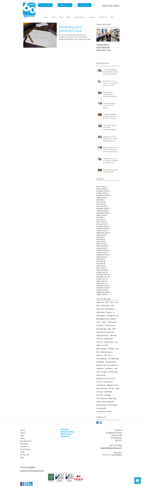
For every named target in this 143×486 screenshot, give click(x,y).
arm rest (111, 388)
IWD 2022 (113, 335)
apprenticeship (101, 388)
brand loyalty (112, 405)
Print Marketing (113, 359)
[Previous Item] (100, 35)
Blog (22, 457)
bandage (107, 395)
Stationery (100, 369)
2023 (116, 302)
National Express (107, 352)
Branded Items (26, 441)
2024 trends (105, 306)
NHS (97, 352)
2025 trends (100, 312)
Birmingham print (112, 316)
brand (98, 402)
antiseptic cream (112, 385)
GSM (114, 329)
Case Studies (25, 449)
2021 (107, 302)
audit (117, 388)
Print (109, 355)
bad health (108, 392)
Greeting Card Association (105, 332)
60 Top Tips (24, 455)
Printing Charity (110, 362)
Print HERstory (101, 359)
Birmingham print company (106, 319)
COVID (104, 322)
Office (22, 438)
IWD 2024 (99, 339)
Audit (22, 452)
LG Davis (99, 342)
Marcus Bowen (101, 349)
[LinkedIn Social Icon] (31, 484)
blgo (110, 398)
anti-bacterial (108, 382)
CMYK (98, 322)
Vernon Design (101, 372)
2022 (112, 302)
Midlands (111, 349)
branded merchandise (104, 412)
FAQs (109, 329)
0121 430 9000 (110, 5)
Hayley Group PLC (102, 335)
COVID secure (112, 322)
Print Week (100, 362)
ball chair (99, 395)
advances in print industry (105, 378)
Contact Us (24, 447)
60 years (109, 312)
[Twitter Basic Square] (101, 422)
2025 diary (100, 309)
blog (114, 398)
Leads (98, 345)
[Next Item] (116, 35)
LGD (116, 342)
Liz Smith (105, 345)
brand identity (101, 405)
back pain (99, 392)
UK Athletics (109, 369)
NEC (117, 349)
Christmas (100, 325)
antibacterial (100, 385)
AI (114, 312)
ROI (105, 365)
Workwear (24, 444)
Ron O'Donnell (112, 365)
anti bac (99, 382)
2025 (112, 306)
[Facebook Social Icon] (22, 484)
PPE (105, 355)
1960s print (100, 302)
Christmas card (110, 325)
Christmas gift (101, 329)
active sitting (100, 375)
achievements (113, 372)
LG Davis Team (109, 342)
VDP (116, 369)
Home (22, 430)
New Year (99, 355)
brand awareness (108, 402)
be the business (102, 398)
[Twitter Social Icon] (26, 484)
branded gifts (101, 408)
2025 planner (109, 309)
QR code (99, 365)
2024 (98, 306)
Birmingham (100, 316)
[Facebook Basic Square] (97, 422)
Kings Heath (108, 339)
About (22, 433)
